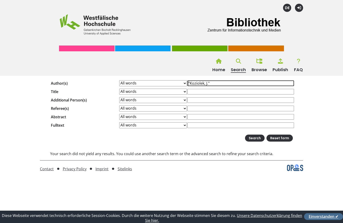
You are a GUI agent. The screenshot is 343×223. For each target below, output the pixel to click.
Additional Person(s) (69, 100)
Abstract (58, 116)
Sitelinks (125, 168)
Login (299, 8)
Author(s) (59, 83)
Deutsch (287, 8)
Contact (47, 168)
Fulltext (57, 125)
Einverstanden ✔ (323, 216)
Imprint (101, 168)
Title (54, 91)
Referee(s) (60, 108)
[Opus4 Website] (295, 169)
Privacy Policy (75, 168)
